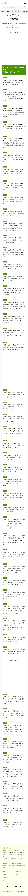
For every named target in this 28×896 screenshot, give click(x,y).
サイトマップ (6, 880)
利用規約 (5, 877)
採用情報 (5, 874)
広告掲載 (18, 871)
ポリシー (18, 877)
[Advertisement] (14, 48)
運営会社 (5, 871)
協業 (17, 874)
